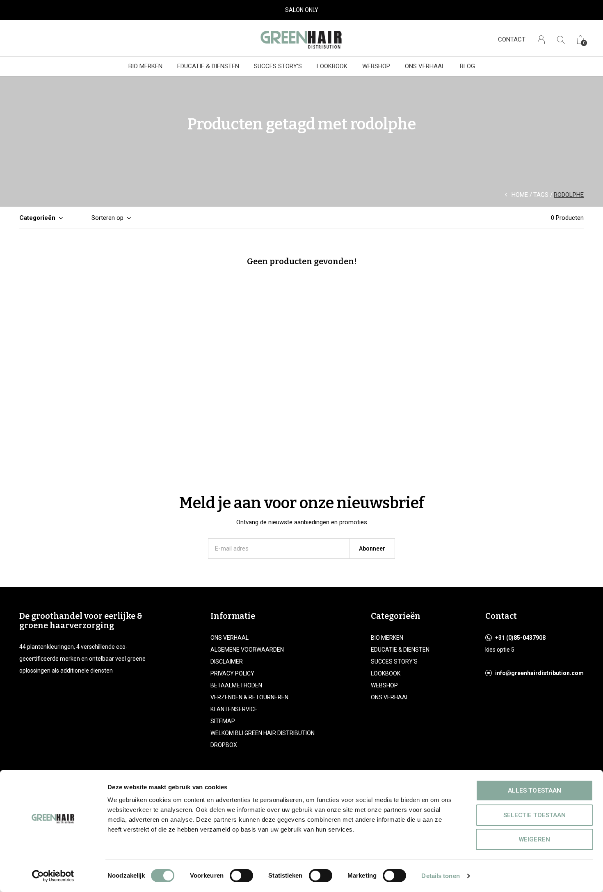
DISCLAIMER (226, 661)
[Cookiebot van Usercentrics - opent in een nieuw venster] (53, 876)
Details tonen (440, 875)
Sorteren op (107, 217)
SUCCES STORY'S (278, 66)
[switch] (241, 875)
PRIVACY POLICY (232, 673)
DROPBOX (223, 745)
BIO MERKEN (145, 66)
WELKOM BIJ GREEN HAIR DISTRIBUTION (262, 733)
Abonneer (372, 548)
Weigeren (534, 839)
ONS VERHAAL (425, 66)
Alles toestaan (534, 790)
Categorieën (37, 217)
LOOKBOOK (332, 66)
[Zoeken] (561, 39)
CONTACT (511, 39)
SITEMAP (222, 721)
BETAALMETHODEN (236, 685)
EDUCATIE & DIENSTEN (208, 66)
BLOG (467, 66)
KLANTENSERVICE (234, 709)
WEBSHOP (376, 66)
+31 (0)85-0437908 (520, 637)
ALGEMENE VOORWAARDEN (247, 649)
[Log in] (541, 39)
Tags (540, 194)
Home (520, 194)
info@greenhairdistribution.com (539, 673)
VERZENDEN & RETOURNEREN (249, 697)
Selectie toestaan (534, 815)
